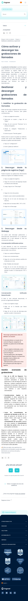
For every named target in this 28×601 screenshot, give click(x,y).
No (17, 470)
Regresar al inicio (5, 500)
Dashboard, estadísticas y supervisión (10, 40)
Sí (10, 470)
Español (5, 583)
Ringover (18, 39)
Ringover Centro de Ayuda (7, 39)
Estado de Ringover (10, 512)
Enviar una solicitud (20, 493)
